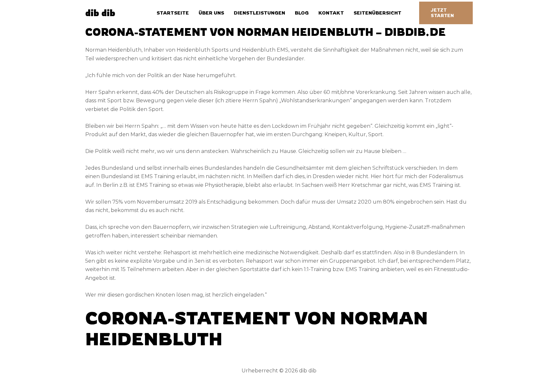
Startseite (173, 13)
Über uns (211, 13)
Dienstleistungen (259, 13)
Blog (302, 13)
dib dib (100, 12)
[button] (446, 13)
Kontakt (331, 13)
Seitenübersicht (377, 13)
